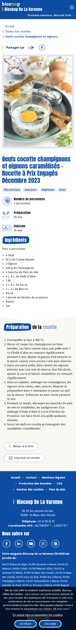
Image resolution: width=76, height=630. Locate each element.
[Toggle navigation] (72, 8)
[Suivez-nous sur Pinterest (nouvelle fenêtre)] (55, 543)
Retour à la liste (23, 446)
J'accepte (50, 623)
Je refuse (25, 623)
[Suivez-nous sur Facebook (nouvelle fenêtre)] (6, 543)
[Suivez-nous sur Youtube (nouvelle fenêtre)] (31, 543)
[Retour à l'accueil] (11, 4)
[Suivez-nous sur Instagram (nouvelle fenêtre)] (43, 543)
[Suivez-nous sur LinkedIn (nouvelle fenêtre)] (18, 543)
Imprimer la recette (27, 458)
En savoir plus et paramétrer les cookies (38, 614)
